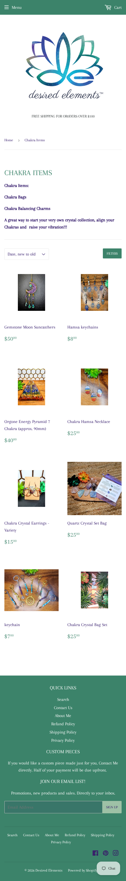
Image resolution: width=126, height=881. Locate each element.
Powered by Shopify (82, 870)
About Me (63, 715)
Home (8, 140)
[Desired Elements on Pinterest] (106, 854)
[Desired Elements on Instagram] (116, 854)
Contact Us (63, 707)
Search (63, 699)
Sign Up (112, 807)
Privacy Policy (63, 740)
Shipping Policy (63, 732)
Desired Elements (48, 870)
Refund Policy (63, 723)
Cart (117, 7)
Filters (112, 253)
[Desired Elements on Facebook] (95, 854)
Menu (17, 7)
